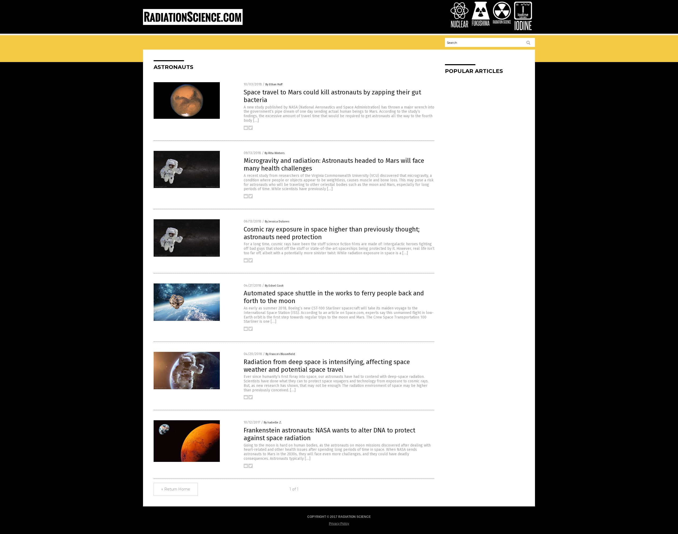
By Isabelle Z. (273, 422)
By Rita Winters (274, 153)
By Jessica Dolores (277, 221)
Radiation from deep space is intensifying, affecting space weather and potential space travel (327, 365)
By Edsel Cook (274, 285)
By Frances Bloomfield (280, 354)
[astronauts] (193, 24)
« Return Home (175, 489)
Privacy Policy (339, 524)
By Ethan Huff (273, 84)
